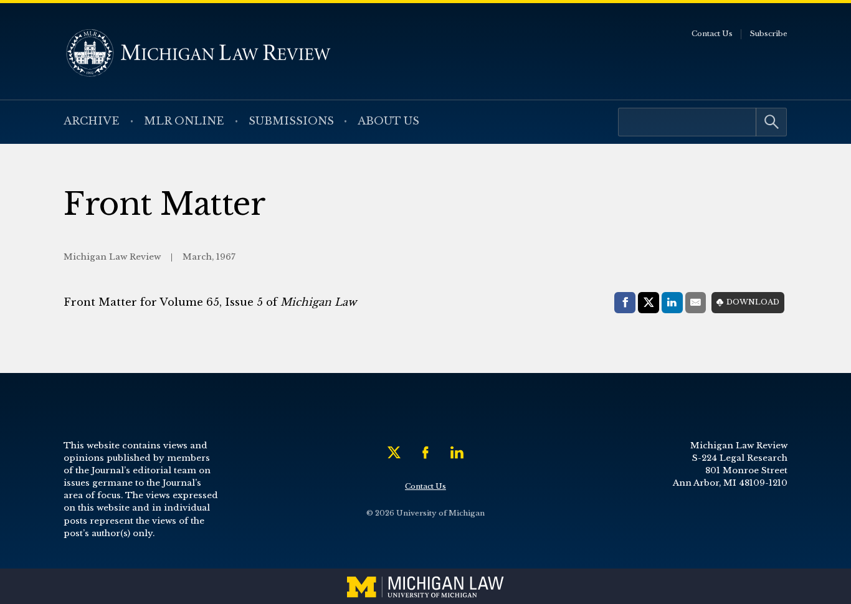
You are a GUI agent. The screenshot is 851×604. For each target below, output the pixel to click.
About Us (388, 121)
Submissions (291, 121)
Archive (92, 121)
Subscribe (768, 33)
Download (752, 302)
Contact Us (712, 33)
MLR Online (184, 121)
